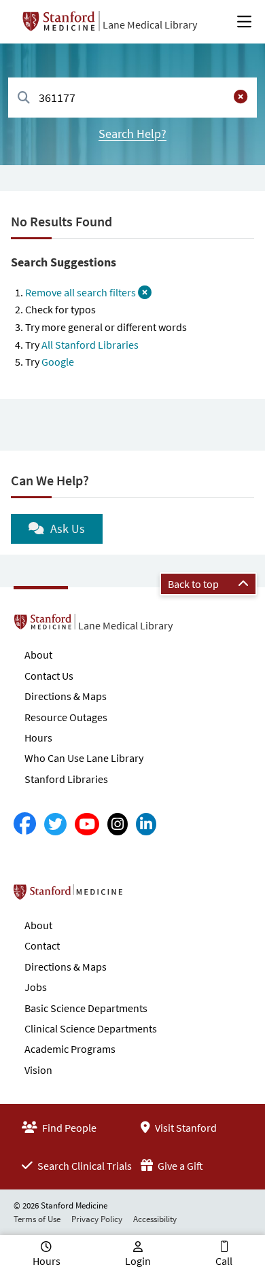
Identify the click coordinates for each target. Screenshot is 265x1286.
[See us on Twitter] (55, 824)
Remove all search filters (81, 292)
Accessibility (155, 1219)
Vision (38, 1070)
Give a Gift (179, 1165)
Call (223, 1261)
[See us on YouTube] (87, 824)
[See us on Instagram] (117, 824)
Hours (38, 737)
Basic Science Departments (85, 1008)
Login (138, 1261)
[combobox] (132, 97)
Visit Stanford (185, 1127)
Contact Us (48, 675)
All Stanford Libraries (90, 344)
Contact (42, 945)
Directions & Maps (65, 696)
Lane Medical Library (150, 24)
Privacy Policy (96, 1219)
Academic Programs (70, 1049)
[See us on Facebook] (25, 824)
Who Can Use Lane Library (83, 758)
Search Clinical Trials (83, 1165)
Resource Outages (65, 717)
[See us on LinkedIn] (146, 824)
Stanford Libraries (66, 779)
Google (57, 361)
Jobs (35, 987)
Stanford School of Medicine (146, 896)
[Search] (24, 98)
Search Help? (132, 133)
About (38, 654)
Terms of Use (37, 1219)
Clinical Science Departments (90, 1028)
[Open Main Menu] (244, 22)
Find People (68, 1127)
